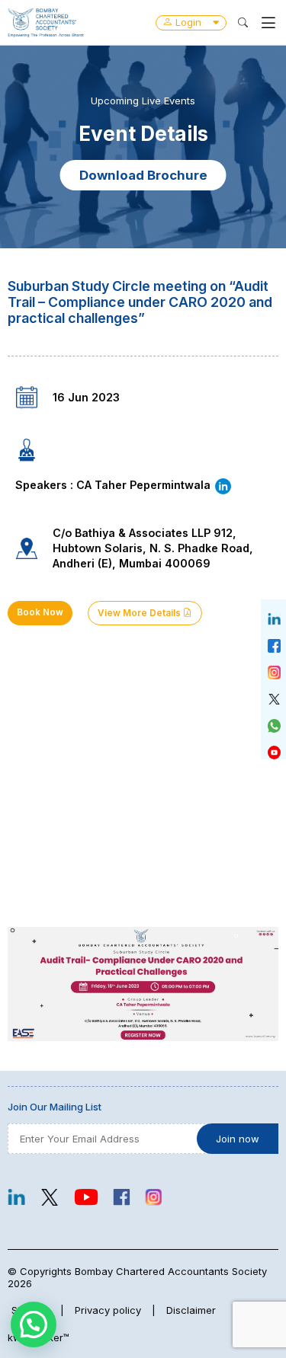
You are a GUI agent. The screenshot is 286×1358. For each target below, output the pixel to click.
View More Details (140, 613)
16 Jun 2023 (86, 397)
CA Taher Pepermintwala (145, 484)
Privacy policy (108, 1310)
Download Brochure (143, 175)
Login (188, 22)
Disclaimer (191, 1310)
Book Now (40, 612)
